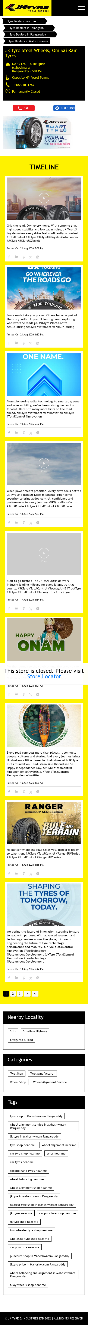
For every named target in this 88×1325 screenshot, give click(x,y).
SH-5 (13, 1031)
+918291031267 (23, 85)
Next (27, 994)
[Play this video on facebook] (44, 200)
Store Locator (44, 676)
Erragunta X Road (21, 1040)
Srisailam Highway (35, 1031)
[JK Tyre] (27, 8)
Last (35, 994)
